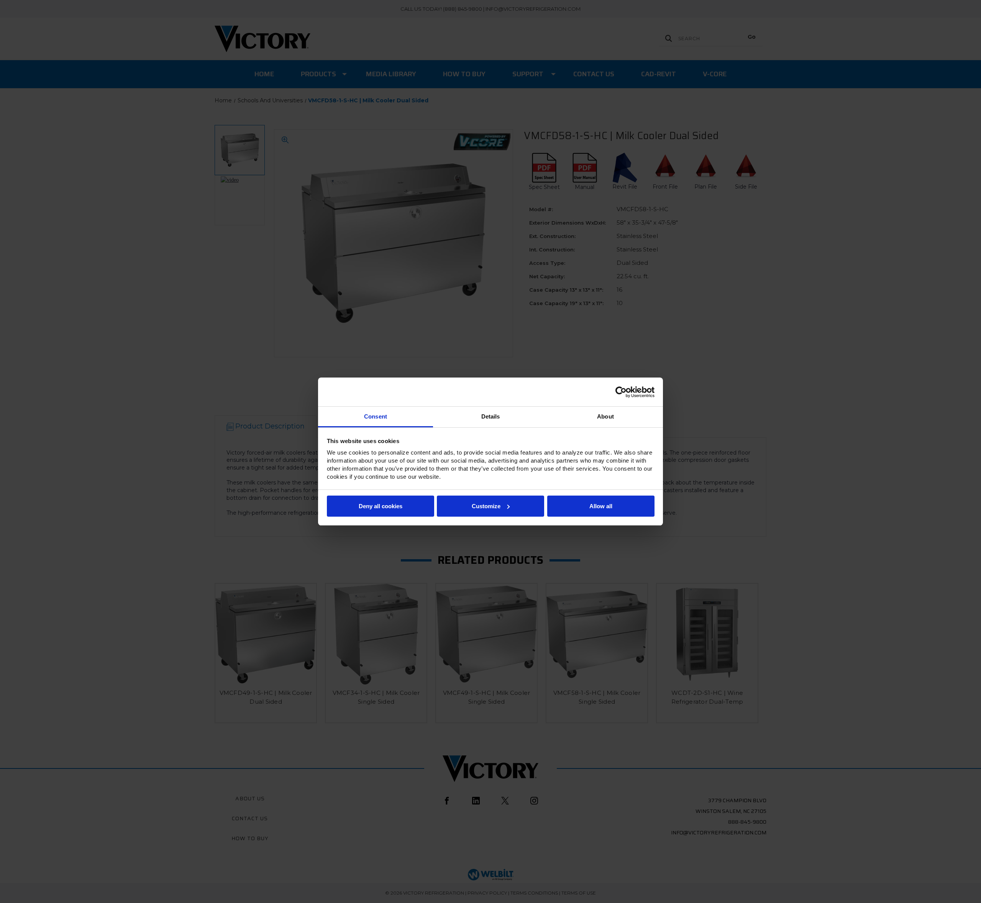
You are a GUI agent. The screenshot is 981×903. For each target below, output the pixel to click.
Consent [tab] (375, 416)
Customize (486, 506)
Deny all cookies (380, 506)
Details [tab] (490, 416)
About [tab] (605, 416)
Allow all (600, 506)
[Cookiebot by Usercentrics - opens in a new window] (621, 392)
